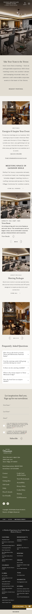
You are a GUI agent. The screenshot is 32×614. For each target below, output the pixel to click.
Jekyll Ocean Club (6, 602)
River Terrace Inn (6, 550)
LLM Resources (22, 497)
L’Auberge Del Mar (6, 547)
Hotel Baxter (20, 555)
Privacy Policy (21, 486)
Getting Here (7, 481)
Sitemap (19, 494)
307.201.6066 (15, 468)
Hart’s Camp (20, 562)
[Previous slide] (11, 241)
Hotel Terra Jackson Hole (23, 588)
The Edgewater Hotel (22, 582)
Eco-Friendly (7, 496)
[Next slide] (20, 241)
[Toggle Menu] (29, 3)
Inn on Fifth (4, 575)
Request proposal (16, 89)
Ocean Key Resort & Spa (8, 586)
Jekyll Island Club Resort (8, 600)
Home (4, 519)
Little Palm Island (6, 581)
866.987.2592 (19, 466)
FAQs (4, 488)
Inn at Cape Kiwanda (22, 568)
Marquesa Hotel (6, 584)
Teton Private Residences (23, 597)
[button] (16, 612)
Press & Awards (7, 492)
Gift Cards (6, 484)
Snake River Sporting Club (23, 591)
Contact (5, 473)
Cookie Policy (21, 490)
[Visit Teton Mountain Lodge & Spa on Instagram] (8, 503)
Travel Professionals (23, 479)
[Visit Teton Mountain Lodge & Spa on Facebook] (4, 503)
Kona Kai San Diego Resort (8, 545)
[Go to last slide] (10, 338)
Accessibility (21, 482)
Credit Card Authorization (21, 474)
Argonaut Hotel (5, 539)
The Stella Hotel (21, 575)
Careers (5, 477)
